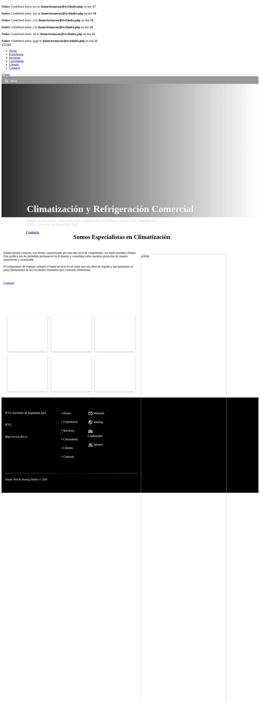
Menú (10, 81)
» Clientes (67, 448)
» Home (66, 413)
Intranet (95, 444)
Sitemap (95, 422)
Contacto (14, 68)
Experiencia (16, 54)
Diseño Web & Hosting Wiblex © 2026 (26, 479)
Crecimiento (16, 61)
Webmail (96, 413)
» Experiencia (69, 421)
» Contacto (67, 456)
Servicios (14, 57)
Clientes (14, 64)
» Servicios (67, 430)
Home (13, 50)
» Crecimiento (69, 439)
